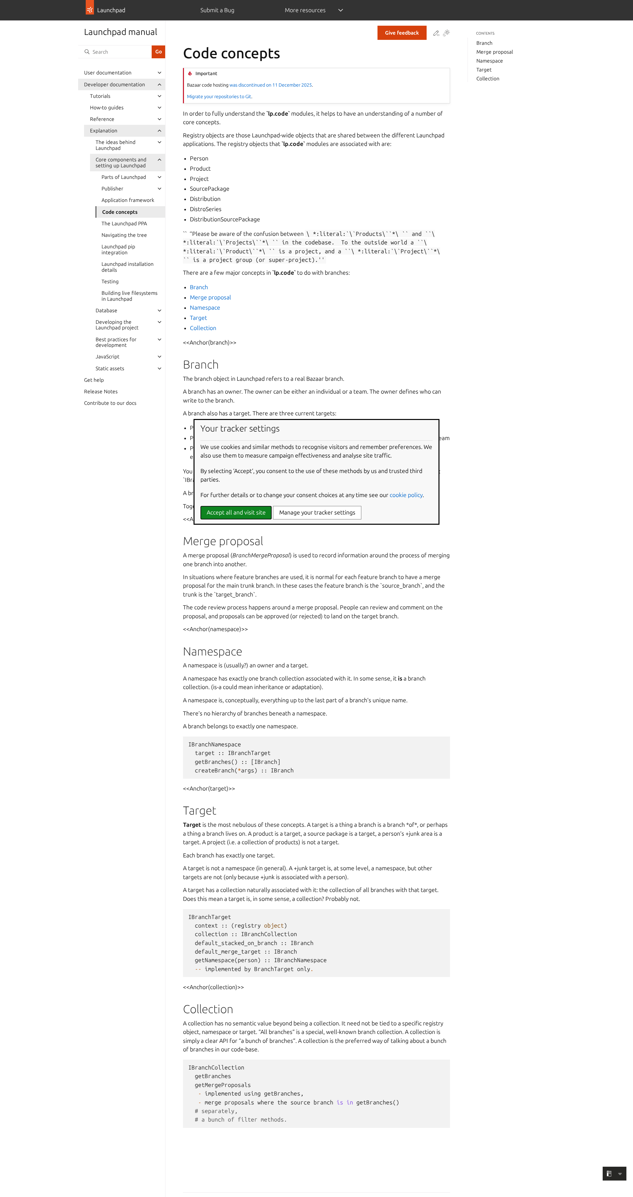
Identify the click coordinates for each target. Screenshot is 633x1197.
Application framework (128, 200)
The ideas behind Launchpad (116, 145)
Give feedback (402, 33)
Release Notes (101, 391)
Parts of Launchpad (124, 177)
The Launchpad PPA (124, 223)
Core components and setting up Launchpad (121, 162)
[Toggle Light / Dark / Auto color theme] (446, 33)
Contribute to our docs (110, 403)
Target (198, 318)
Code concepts (119, 212)
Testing (110, 281)
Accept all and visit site (236, 512)
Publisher (112, 188)
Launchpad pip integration (118, 249)
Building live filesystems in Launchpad (130, 296)
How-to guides (107, 107)
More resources (305, 10)
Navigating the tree (124, 235)
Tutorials (100, 96)
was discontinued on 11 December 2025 (270, 85)
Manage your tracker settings (317, 512)
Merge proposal (210, 297)
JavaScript (107, 356)
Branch (199, 287)
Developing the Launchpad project (117, 325)
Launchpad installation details (128, 267)
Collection (203, 328)
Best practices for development (116, 342)
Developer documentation (114, 84)
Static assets (110, 368)
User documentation (108, 72)
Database (106, 310)
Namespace (205, 307)
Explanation (103, 130)
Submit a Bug (217, 10)
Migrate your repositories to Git (219, 96)
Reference (102, 119)
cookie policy (406, 495)
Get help (94, 380)
